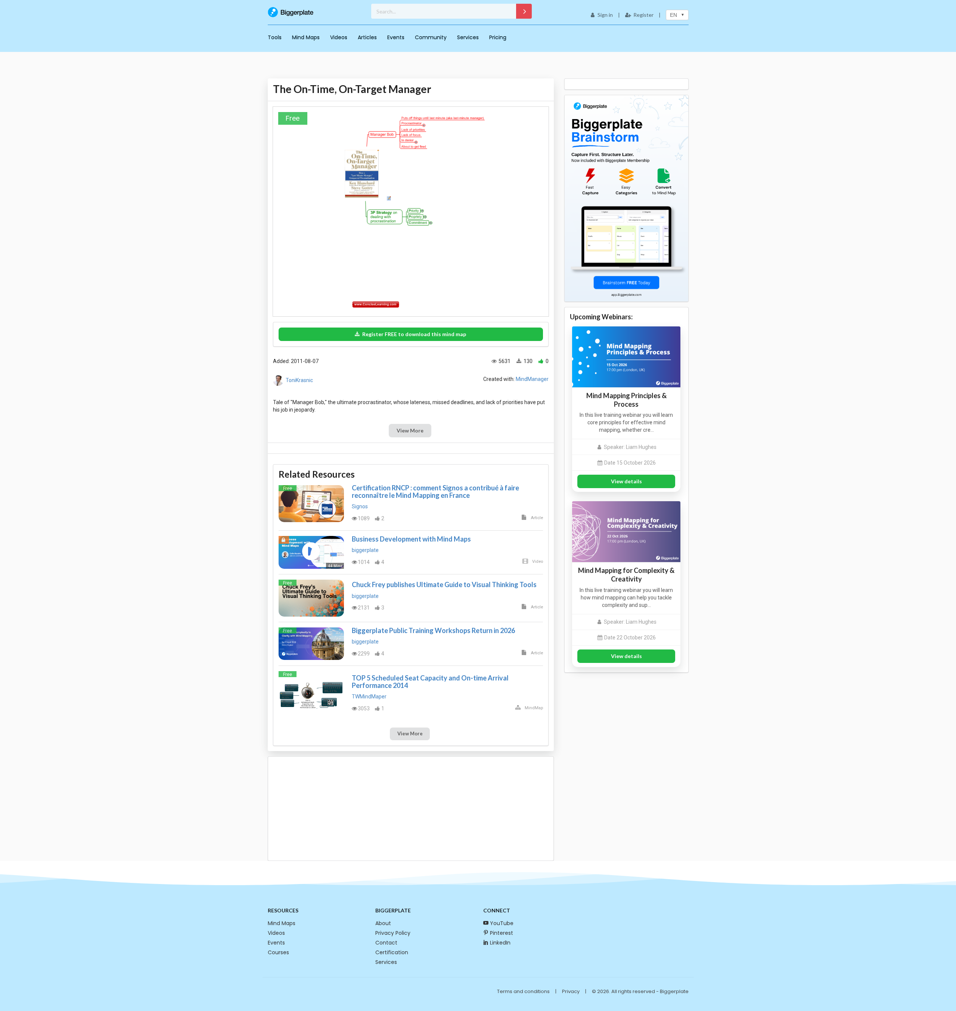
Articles (367, 37)
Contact (386, 942)
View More (410, 430)
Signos (360, 506)
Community (431, 37)
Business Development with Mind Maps (411, 539)
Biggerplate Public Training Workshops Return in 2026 (433, 630)
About (383, 923)
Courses (278, 952)
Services (468, 37)
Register (643, 15)
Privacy (571, 991)
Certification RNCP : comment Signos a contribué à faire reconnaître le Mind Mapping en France (435, 491)
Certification (391, 952)
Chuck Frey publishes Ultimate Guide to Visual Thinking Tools (444, 584)
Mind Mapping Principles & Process (626, 399)
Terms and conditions (523, 991)
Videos (338, 37)
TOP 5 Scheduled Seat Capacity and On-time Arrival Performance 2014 (430, 681)
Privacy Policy (392, 933)
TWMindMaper (369, 697)
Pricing (497, 37)
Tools (275, 37)
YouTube (501, 923)
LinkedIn (500, 942)
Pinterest (501, 933)
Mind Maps (306, 37)
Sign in (605, 15)
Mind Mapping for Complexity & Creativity (626, 574)
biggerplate (365, 550)
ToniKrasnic (299, 380)
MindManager (532, 379)
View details (626, 481)
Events (395, 37)
